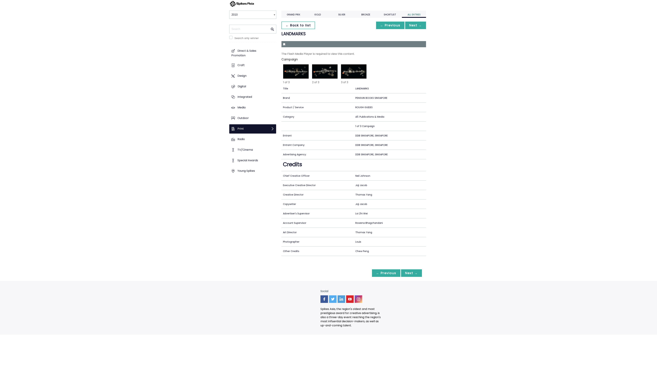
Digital (242, 86)
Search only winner (247, 38)
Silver (341, 14)
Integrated (244, 97)
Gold (317, 14)
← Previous (390, 25)
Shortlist (390, 14)
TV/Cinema (245, 150)
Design (242, 76)
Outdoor (243, 118)
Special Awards (247, 160)
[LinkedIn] (341, 299)
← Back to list (298, 25)
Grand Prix (293, 14)
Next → (415, 25)
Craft (241, 65)
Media (241, 107)
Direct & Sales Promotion (243, 53)
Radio (241, 139)
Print (240, 129)
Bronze (365, 14)
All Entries (414, 14)
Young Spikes (246, 171)
